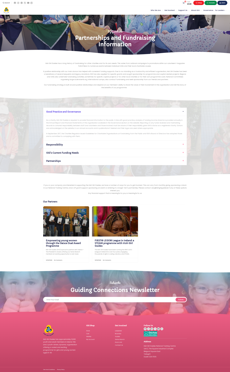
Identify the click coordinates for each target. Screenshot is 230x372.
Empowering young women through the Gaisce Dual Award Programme (63, 243)
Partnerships (53, 161)
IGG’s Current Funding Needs (62, 152)
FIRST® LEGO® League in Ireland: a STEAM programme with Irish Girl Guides (114, 243)
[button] (6, 3)
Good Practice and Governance (63, 111)
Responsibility (54, 144)
